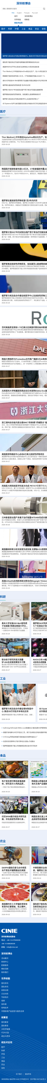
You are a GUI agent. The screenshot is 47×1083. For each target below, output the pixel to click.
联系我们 (4, 972)
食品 (30, 29)
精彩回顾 (4, 969)
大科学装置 (5, 1029)
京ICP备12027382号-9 (38, 1079)
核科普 (4, 1004)
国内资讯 (4, 983)
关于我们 (19, 1074)
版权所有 (28, 1074)
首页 (16, 16)
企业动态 (4, 994)
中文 (13, 13)
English (19, 13)
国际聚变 (4, 1026)
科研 (10, 29)
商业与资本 (5, 1036)
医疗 (3, 29)
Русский (35, 13)
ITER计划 (5, 1033)
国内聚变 (4, 1022)
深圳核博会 (28, 16)
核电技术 (4, 1008)
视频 (3, 1001)
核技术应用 (18, 23)
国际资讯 (4, 987)
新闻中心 (4, 962)
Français (27, 13)
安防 (44, 29)
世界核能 (17, 20)
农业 (37, 29)
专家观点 (4, 997)
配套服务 (4, 965)
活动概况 (4, 958)
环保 (17, 29)
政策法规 (4, 990)
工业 (23, 29)
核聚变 (26, 20)
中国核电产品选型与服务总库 (12, 1011)
